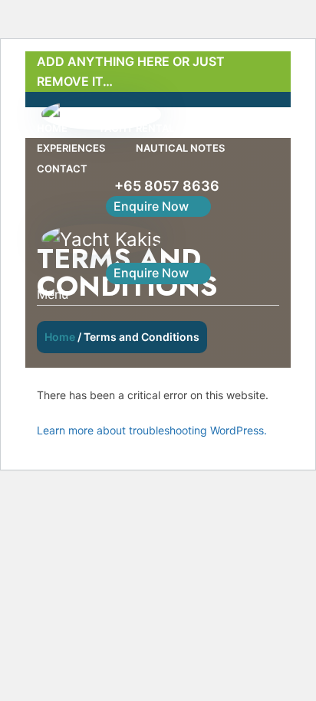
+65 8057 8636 (166, 186)
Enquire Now (151, 206)
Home (59, 336)
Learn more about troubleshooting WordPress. (152, 430)
